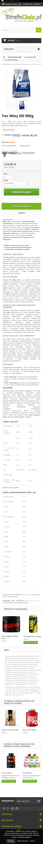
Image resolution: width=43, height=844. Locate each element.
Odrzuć (32, 841)
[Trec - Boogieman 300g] (11, 624)
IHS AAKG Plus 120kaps (32, 636)
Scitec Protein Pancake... (11, 730)
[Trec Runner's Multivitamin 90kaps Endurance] (11, 760)
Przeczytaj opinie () (9, 146)
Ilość (5, 174)
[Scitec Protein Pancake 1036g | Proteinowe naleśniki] (11, 717)
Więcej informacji (8, 130)
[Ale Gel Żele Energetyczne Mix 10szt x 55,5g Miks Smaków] (32, 760)
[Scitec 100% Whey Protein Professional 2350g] (32, 717)
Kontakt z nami (27, 4)
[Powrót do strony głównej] (4, 57)
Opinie (21, 213)
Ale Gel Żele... (28, 773)
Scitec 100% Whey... (30, 730)
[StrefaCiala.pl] (21, 15)
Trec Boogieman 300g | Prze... (10, 637)
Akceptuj (11, 841)
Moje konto (7, 820)
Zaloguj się (37, 4)
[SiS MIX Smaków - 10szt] (21, 1)
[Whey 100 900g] (22, 105)
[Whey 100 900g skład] (11, 105)
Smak (6, 180)
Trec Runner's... (7, 773)
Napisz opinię (25, 146)
